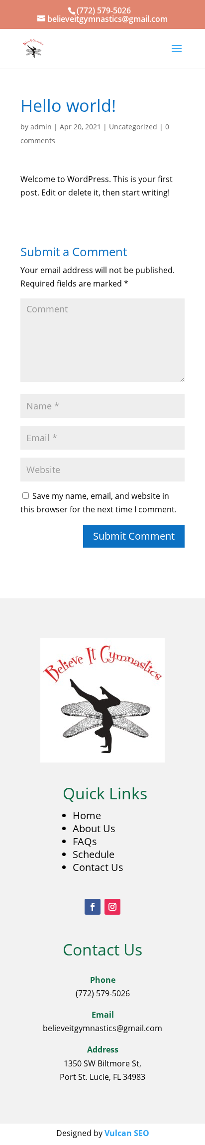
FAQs (85, 841)
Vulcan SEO (126, 1133)
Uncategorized (133, 126)
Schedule (93, 854)
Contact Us (98, 867)
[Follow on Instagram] (112, 907)
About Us (94, 828)
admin (41, 126)
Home (87, 815)
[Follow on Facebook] (93, 907)
